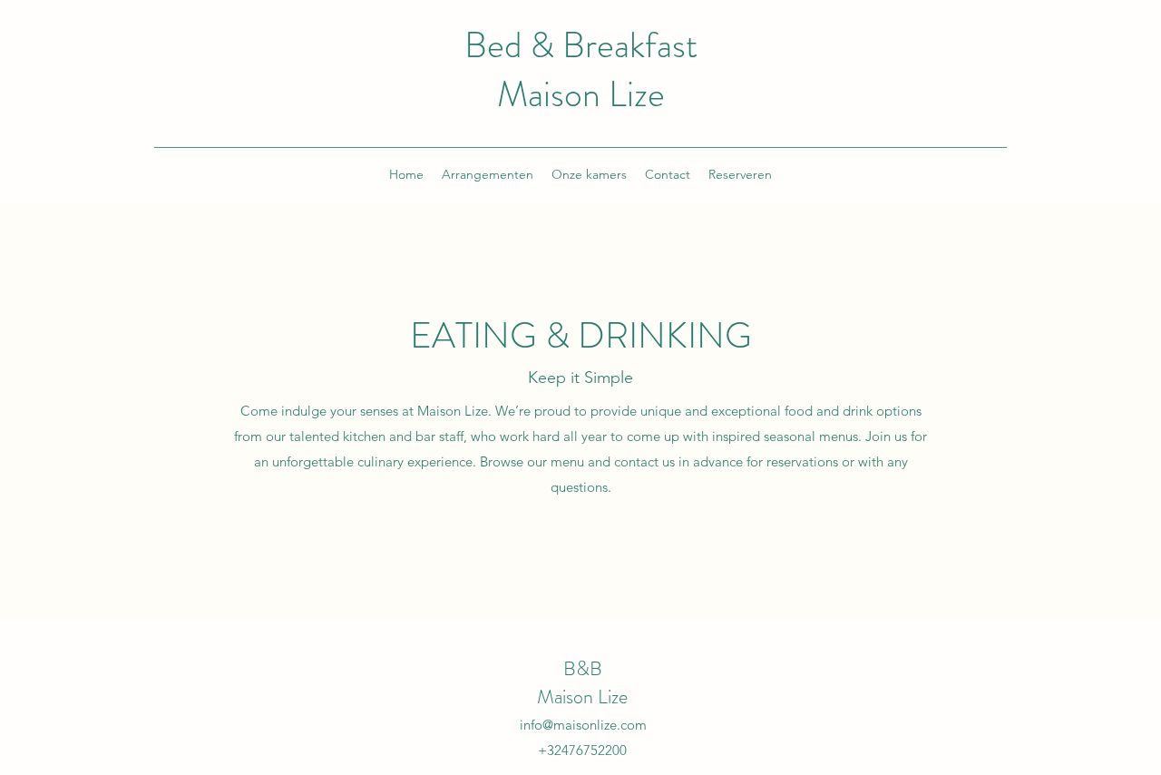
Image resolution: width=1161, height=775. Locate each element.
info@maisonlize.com (583, 724)
